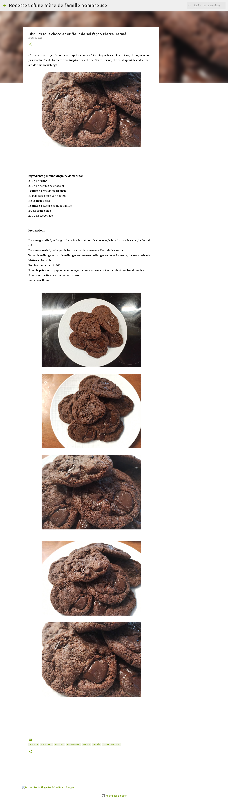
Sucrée (96, 744)
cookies (59, 744)
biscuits (34, 744)
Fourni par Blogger (116, 795)
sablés (86, 744)
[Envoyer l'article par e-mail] (30, 741)
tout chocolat (112, 744)
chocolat (46, 744)
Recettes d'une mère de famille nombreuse (58, 5)
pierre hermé (73, 744)
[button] (30, 44)
